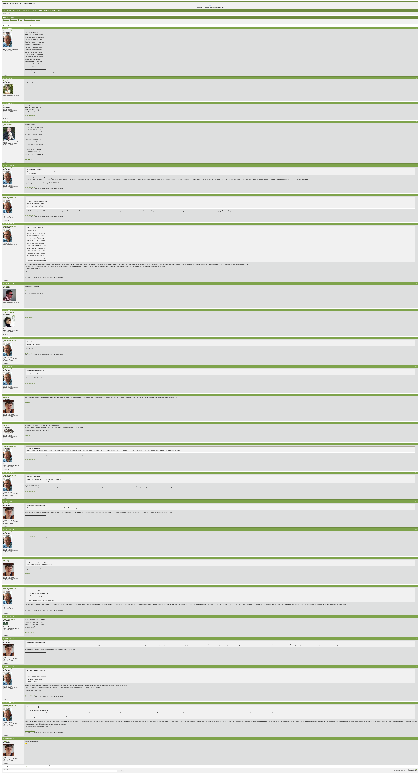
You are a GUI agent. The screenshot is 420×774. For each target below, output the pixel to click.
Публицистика (27, 20)
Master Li (6, 425)
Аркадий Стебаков (9, 619)
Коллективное (14, 20)
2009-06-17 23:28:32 (8, 529)
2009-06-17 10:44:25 (8, 501)
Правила (34, 10)
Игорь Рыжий (7, 81)
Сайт (4, 10)
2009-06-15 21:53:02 (8, 310)
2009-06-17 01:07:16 (8, 444)
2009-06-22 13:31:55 (8, 616)
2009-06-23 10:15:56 (8, 638)
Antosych (6, 397)
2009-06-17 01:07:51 (8, 472)
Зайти (53, 10)
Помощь (59, 10)
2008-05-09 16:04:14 (8, 165)
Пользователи (26, 10)
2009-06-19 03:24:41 (8, 586)
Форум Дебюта (17, 10)
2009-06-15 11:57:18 (8, 283)
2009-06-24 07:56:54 (8, 702)
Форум (9, 10)
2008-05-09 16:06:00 (8, 195)
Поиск (40, 10)
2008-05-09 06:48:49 (8, 121)
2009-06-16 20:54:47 (8, 423)
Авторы (38, 20)
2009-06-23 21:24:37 (8, 666)
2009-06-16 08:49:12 (8, 395)
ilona (4, 106)
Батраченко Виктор (9, 31)
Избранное (6, 20)
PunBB (415, 769)
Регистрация (47, 10)
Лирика (32, 25)
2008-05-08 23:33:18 (8, 28)
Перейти (5, 769)
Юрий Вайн (6, 286)
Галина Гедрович (8, 313)
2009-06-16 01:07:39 (8, 337)
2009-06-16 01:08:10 (8, 366)
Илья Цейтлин (7, 124)
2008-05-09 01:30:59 (8, 78)
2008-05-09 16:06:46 (8, 223)
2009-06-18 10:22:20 (8, 558)
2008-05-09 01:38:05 (8, 103)
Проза (20, 20)
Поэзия (33, 20)
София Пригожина (30, 115)
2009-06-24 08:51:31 (8, 738)
